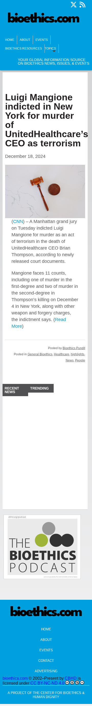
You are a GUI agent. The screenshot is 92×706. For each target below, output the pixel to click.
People (80, 360)
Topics (50, 48)
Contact (46, 661)
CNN (18, 221)
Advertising (46, 671)
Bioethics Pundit (74, 348)
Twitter (73, 4)
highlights (77, 354)
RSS (82, 4)
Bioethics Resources (23, 48)
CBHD (71, 678)
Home (9, 40)
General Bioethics (40, 354)
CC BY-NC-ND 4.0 (47, 683)
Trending (39, 388)
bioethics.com (15, 678)
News (70, 360)
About (25, 40)
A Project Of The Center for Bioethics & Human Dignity (46, 695)
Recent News (12, 390)
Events (42, 40)
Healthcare (61, 354)
